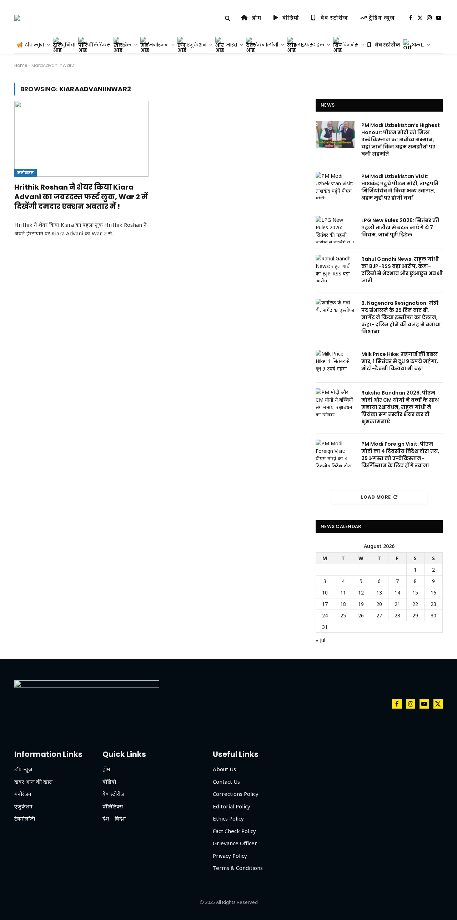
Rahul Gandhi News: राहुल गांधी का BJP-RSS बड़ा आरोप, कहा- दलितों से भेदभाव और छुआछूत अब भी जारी (402, 269)
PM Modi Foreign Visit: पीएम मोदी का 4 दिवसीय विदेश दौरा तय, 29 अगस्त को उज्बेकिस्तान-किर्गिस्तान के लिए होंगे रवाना (400, 454)
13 (379, 592)
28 (397, 615)
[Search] (228, 18)
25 (343, 615)
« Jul (320, 640)
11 (343, 592)
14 (397, 592)
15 (415, 592)
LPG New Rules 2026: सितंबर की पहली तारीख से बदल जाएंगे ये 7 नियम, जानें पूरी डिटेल (400, 227)
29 (415, 615)
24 (325, 615)
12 (361, 592)
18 (343, 604)
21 (397, 604)
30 (433, 615)
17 (325, 604)
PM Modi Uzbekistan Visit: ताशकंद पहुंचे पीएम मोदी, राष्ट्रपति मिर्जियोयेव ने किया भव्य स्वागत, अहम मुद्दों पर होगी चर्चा (399, 187)
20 (379, 604)
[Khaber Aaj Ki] (17, 17)
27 (379, 615)
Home (20, 65)
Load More (376, 497)
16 (433, 592)
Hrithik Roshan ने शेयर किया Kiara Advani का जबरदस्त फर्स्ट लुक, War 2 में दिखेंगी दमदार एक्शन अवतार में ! (81, 196)
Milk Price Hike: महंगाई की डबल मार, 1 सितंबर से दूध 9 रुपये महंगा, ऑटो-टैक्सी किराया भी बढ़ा (399, 361)
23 (433, 604)
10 (325, 592)
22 (415, 604)
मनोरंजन (25, 173)
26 (361, 615)
